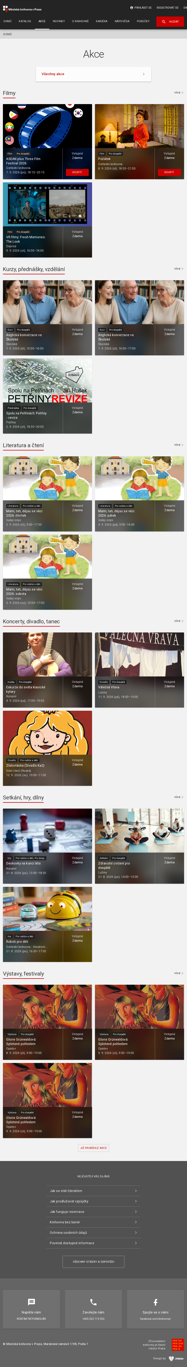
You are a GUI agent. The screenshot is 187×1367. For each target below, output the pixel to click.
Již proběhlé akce (93, 1148)
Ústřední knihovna (18, 168)
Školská (11, 344)
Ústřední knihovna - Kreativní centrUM (32, 947)
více (177, 92)
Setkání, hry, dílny (23, 797)
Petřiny (11, 422)
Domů (7, 34)
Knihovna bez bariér (65, 1222)
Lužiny (102, 692)
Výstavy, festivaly (23, 973)
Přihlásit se (141, 7)
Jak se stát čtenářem (66, 1191)
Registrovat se (168, 7)
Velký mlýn (13, 520)
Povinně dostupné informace (72, 1243)
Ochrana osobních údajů (68, 1232)
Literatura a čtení (23, 445)
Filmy (9, 93)
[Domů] (22, 9)
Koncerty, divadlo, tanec (31, 621)
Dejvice (11, 246)
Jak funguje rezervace (67, 1212)
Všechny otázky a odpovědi (93, 1261)
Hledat (170, 22)
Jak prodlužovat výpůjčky (69, 1201)
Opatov (11, 1048)
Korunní (11, 696)
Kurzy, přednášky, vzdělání (34, 269)
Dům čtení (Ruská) (18, 770)
